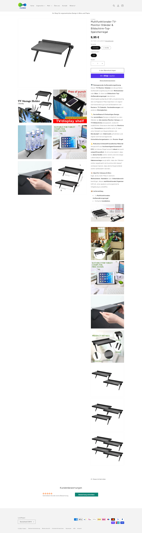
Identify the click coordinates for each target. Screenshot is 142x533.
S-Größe (95, 48)
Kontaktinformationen (58, 528)
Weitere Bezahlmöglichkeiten (107, 80)
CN (94, 55)
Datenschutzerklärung (34, 528)
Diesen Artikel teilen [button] (99, 479)
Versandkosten (109, 41)
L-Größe (106, 48)
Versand (79, 528)
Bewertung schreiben (86, 494)
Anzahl (93, 59)
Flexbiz (24, 528)
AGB (74, 528)
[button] (40, 6)
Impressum (68, 528)
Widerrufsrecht (46, 528)
